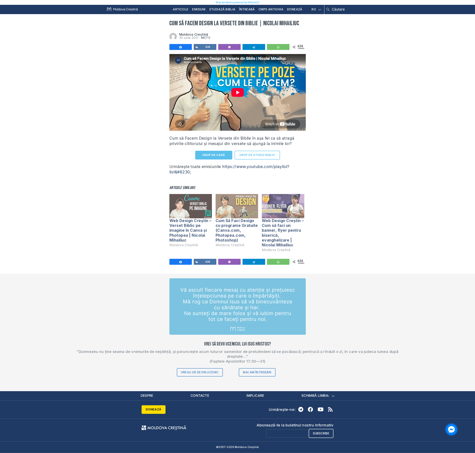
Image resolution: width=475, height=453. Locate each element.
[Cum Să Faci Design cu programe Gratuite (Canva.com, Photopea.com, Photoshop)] (237, 206)
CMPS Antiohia (270, 9)
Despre (147, 395)
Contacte (200, 395)
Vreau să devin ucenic (200, 372)
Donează (294, 9)
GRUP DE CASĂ (213, 155)
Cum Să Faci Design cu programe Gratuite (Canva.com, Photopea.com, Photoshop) (237, 230)
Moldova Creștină (193, 34)
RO (314, 9)
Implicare (255, 395)
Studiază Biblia (222, 9)
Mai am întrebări (257, 372)
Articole (180, 9)
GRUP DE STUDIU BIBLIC (257, 155)
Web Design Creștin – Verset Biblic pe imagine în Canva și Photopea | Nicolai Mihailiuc (190, 230)
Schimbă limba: (315, 395)
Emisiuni (198, 9)
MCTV (205, 38)
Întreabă (247, 9)
